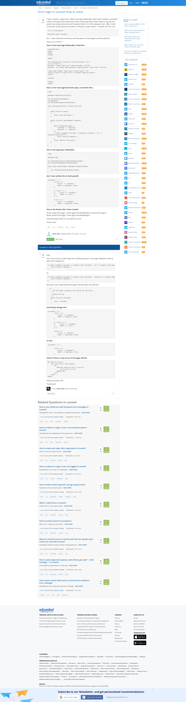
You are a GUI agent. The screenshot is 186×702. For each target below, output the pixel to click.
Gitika (62, 570)
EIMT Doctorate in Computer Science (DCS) (89, 638)
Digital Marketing (133, 173)
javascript (60, 227)
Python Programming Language (64, 674)
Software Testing (133, 129)
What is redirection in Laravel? (52, 503)
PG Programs (56, 657)
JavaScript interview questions (119, 663)
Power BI (131, 69)
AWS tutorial (65, 671)
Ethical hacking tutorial (123, 668)
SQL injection (134, 668)
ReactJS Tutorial (110, 674)
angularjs (68, 497)
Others (130, 212)
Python (130, 114)
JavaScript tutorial (133, 666)
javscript (53, 460)
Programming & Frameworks (87, 657)
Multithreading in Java (97, 674)
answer (51, 239)
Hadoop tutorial (103, 671)
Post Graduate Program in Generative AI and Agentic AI (93, 621)
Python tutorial (95, 668)
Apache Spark (132, 237)
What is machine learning (108, 668)
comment (60, 239)
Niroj (67, 389)
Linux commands (110, 666)
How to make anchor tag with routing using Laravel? (62, 484)
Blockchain (131, 168)
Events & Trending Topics (135, 247)
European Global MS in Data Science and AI (89, 635)
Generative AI (132, 64)
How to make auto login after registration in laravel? (62, 448)
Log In (137, 3)
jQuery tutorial (43, 668)
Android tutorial (122, 666)
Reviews (117, 624)
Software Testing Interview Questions (49, 676)
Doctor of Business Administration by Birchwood (91, 624)
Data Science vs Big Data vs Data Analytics (127, 674)
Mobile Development (135, 207)
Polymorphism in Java (72, 666)
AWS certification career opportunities (49, 671)
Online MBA (100, 657)
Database (131, 158)
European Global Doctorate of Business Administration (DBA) (94, 632)
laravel (73, 227)
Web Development (134, 138)
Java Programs (73, 676)
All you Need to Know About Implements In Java (75, 679)
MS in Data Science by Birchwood (86, 629)
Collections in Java (141, 671)
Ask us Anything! (133, 252)
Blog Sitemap (118, 638)
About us (117, 618)
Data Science (132, 79)
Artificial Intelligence (44, 657)
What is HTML (81, 663)
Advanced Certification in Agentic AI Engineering (53, 618)
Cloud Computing (134, 99)
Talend (130, 222)
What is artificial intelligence (117, 671)
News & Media (119, 621)
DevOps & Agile (133, 74)
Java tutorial (72, 663)
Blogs (131, 3)
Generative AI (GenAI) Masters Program (88, 618)
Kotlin (130, 193)
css (54, 227)
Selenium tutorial (43, 663)
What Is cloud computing (77, 671)
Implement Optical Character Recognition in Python (50, 679)
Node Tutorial (130, 671)
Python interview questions (82, 674)
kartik (69, 234)
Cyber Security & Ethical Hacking (135, 89)
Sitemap (117, 635)
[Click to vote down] (40, 22)
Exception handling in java (46, 674)
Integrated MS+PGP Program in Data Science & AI (91, 627)
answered (54, 389)
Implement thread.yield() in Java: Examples (115, 676)
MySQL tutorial (68, 668)
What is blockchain (92, 671)
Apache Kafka (132, 232)
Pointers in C (100, 666)
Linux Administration (135, 198)
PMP (129, 109)
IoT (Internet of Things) (135, 188)
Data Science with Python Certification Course (52, 624)
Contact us (118, 627)
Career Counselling (134, 242)
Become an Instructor (140, 621)
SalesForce (131, 119)
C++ (129, 183)
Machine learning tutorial (81, 668)
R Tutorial (64, 676)
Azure (130, 153)
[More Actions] (116, 239)
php (67, 227)
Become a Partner (139, 627)
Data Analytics (132, 94)
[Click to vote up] (40, 19)
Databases (142, 657)
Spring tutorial (133, 663)
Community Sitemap (121, 641)
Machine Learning (134, 104)
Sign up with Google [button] (70, 697)
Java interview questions (93, 663)
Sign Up (144, 3)
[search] (58, 2)
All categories (131, 59)
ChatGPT (131, 84)
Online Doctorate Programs (69, 657)
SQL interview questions (55, 668)
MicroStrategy (132, 203)
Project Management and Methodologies (126, 657)
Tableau (130, 133)
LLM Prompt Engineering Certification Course (52, 621)
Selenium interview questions (59, 663)
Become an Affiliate (139, 624)
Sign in (125, 697)
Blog (116, 629)
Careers (136, 618)
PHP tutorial (106, 663)
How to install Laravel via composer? (55, 521)
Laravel (63, 234)
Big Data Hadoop (133, 163)
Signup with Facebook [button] (94, 697)
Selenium (131, 124)
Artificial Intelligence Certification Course (50, 627)
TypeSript (131, 227)
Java (129, 148)
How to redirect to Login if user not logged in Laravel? (62, 466)
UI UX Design (132, 143)
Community (118, 632)
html (49, 227)
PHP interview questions (45, 666)
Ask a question (121, 3)
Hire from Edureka (139, 629)
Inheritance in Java (59, 666)
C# (129, 178)
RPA (129, 217)
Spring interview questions (88, 666)
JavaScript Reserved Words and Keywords (90, 676)
